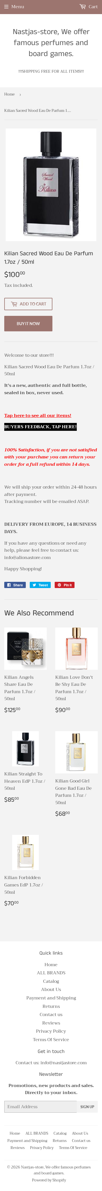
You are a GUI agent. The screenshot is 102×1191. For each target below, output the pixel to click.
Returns (51, 1006)
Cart (93, 7)
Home (9, 94)
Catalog (51, 981)
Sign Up (87, 1107)
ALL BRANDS (51, 973)
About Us (51, 989)
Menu (17, 7)
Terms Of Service (51, 1040)
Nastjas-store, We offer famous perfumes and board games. (51, 43)
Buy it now (28, 323)
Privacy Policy (51, 1031)
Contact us (51, 1015)
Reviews (51, 1023)
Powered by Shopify (49, 1180)
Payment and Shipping (51, 998)
